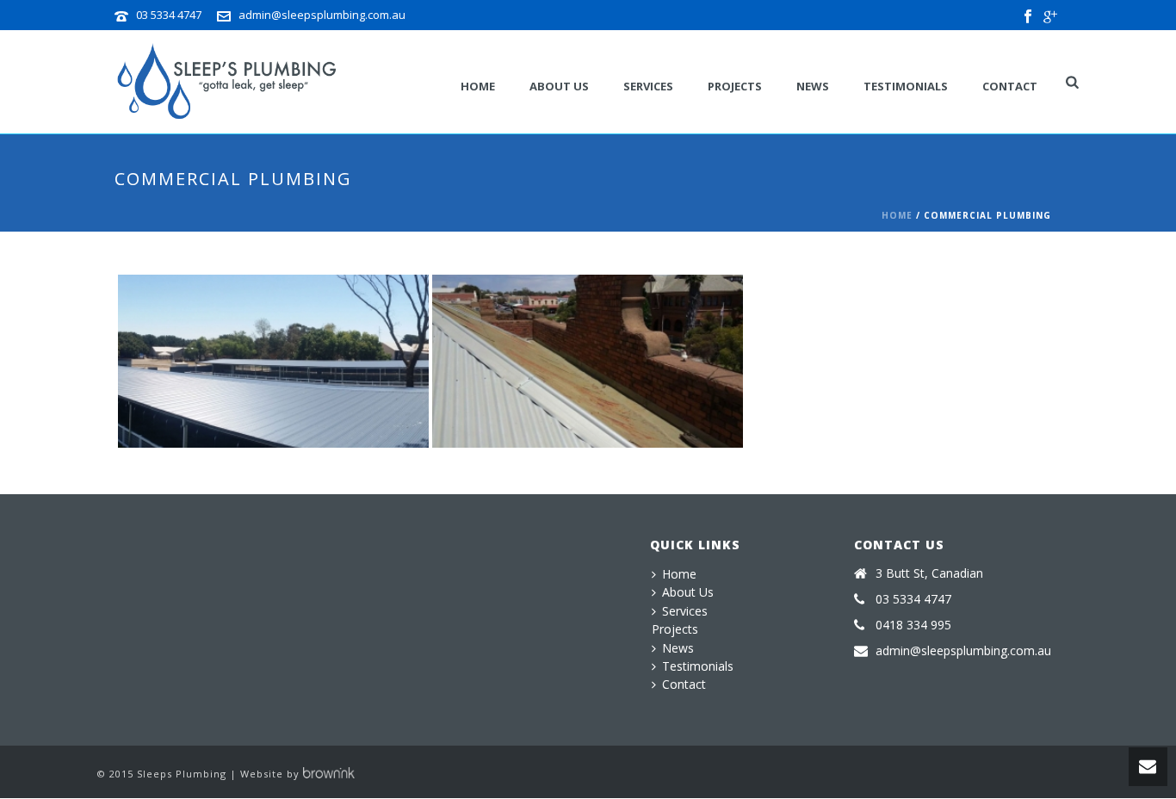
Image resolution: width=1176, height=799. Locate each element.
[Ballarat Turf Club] (306, 347)
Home (897, 215)
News (812, 86)
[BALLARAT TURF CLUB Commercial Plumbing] (273, 361)
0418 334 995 (913, 625)
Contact (1009, 86)
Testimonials (905, 86)
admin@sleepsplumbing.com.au (321, 14)
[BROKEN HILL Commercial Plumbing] (587, 361)
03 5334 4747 (168, 14)
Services (648, 86)
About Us (559, 86)
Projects (735, 86)
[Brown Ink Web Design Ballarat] (329, 773)
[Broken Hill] (620, 347)
